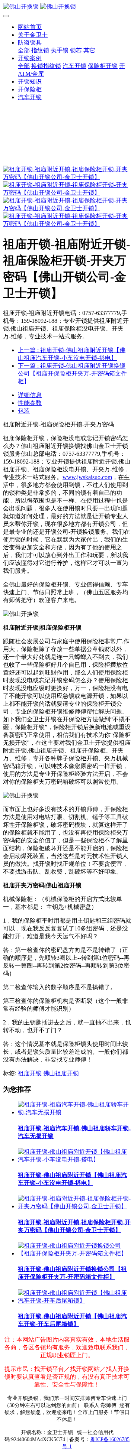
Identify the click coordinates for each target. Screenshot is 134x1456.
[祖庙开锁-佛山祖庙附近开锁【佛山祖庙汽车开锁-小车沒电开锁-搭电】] (74, 1159)
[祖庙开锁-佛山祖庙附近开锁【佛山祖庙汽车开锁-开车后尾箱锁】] (74, 1300)
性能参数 (30, 403)
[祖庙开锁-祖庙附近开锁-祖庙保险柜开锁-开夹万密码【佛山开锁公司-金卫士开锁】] (74, 1206)
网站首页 (30, 27)
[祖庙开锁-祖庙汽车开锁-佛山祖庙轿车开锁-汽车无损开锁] (74, 1112)
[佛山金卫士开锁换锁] (67, 7)
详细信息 (30, 395)
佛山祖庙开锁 (61, 1073)
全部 (24, 50)
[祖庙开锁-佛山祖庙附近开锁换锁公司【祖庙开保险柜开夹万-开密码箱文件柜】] (74, 1253)
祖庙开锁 (30, 1073)
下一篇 (72, 373)
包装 (24, 410)
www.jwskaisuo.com (87, 477)
